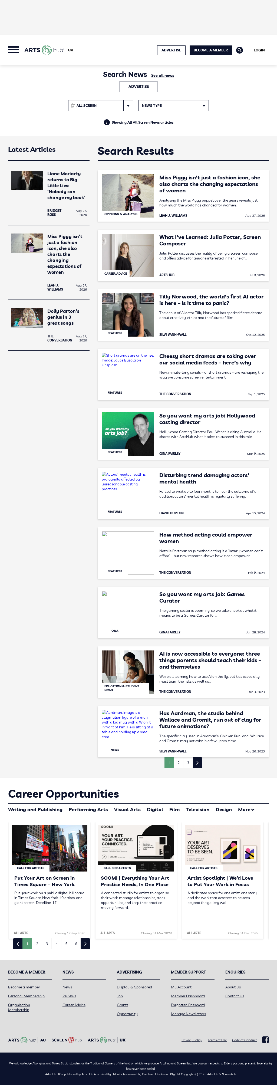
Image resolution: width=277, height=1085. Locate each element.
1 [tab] (27, 943)
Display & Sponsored (134, 987)
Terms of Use (217, 1040)
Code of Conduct (244, 1040)
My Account (181, 987)
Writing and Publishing (35, 809)
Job (120, 996)
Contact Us (234, 996)
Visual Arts (127, 809)
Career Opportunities (63, 793)
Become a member (24, 987)
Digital (155, 809)
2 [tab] (37, 943)
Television (197, 809)
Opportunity (127, 1013)
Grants (122, 1004)
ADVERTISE (171, 50)
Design (224, 809)
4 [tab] (56, 943)
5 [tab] (66, 943)
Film (174, 809)
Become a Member (211, 50)
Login (259, 50)
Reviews (69, 996)
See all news (162, 75)
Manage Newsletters (188, 1013)
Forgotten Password (188, 1004)
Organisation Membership (19, 1007)
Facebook (265, 1039)
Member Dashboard (188, 996)
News (67, 987)
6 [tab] (76, 943)
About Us (233, 987)
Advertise (138, 86)
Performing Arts (88, 809)
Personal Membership (26, 996)
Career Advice (73, 1004)
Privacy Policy (192, 1040)
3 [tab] (47, 943)
